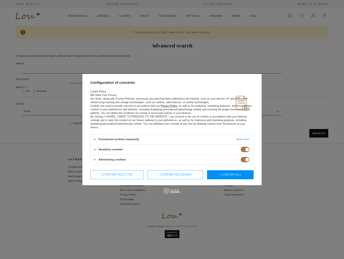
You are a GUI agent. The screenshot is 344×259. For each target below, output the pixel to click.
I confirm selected (117, 174)
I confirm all (230, 174)
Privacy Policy (169, 105)
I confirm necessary (175, 174)
